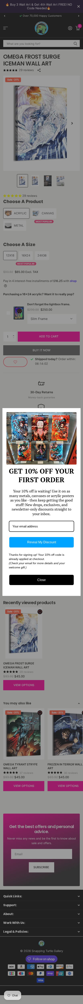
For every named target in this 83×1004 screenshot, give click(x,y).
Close (41, 580)
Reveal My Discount (41, 542)
